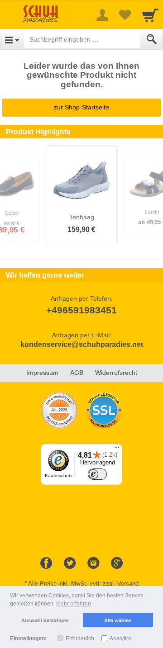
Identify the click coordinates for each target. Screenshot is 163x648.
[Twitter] (70, 563)
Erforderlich (80, 638)
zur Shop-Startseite (81, 107)
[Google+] (117, 563)
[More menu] (102, 15)
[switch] (97, 474)
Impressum (42, 372)
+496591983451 (81, 310)
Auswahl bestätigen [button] (45, 620)
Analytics (121, 638)
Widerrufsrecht (116, 372)
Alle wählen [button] (118, 620)
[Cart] (150, 15)
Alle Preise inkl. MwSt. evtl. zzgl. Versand (83, 583)
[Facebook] (46, 563)
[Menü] (116, 449)
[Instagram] (93, 563)
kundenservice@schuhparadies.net (81, 344)
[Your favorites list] (125, 15)
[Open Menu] (12, 39)
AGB (76, 372)
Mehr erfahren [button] (73, 604)
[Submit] (152, 39)
